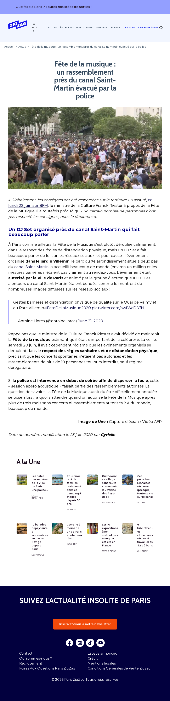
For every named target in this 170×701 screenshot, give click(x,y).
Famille (115, 27)
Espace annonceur (103, 653)
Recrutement (30, 663)
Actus (141, 502)
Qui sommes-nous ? (35, 658)
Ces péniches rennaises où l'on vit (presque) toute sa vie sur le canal (145, 487)
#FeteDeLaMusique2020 (67, 308)
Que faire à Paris (149, 27)
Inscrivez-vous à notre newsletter (85, 624)
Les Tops (129, 27)
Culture (142, 551)
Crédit (93, 658)
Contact (26, 653)
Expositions (109, 551)
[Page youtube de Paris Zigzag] (100, 643)
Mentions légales (102, 663)
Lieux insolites (37, 496)
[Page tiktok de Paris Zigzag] (90, 643)
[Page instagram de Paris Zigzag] (80, 643)
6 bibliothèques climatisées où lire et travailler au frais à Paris (145, 535)
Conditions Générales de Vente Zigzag (119, 668)
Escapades (108, 502)
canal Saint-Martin (31, 267)
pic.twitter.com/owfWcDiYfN (118, 308)
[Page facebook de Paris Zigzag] (69, 643)
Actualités (55, 27)
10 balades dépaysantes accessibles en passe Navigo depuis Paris (40, 537)
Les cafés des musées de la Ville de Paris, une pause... (40, 483)
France (71, 509)
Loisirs (88, 27)
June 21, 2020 (90, 321)
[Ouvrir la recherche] (161, 27)
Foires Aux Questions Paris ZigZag (47, 668)
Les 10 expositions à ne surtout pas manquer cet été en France (110, 535)
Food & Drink (73, 27)
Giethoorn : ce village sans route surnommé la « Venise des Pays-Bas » (109, 487)
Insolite (101, 27)
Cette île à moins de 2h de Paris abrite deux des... (74, 531)
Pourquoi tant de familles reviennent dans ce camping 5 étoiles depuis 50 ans (74, 490)
